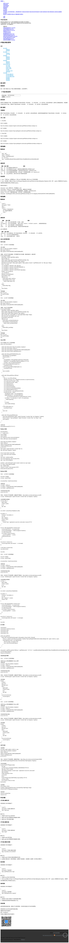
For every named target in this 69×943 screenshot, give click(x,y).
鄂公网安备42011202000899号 (61, 935)
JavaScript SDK (9, 70)
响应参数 (5, 60)
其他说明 (8, 59)
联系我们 (21, 14)
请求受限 (8, 79)
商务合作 (13, 14)
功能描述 (8, 53)
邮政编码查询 (18, 11)
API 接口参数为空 (9, 74)
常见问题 (5, 72)
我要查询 (8, 49)
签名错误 (8, 77)
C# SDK (7, 69)
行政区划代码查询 (25, 11)
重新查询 (8, 96)
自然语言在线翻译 (58, 11)
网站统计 (23, 939)
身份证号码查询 (9, 30)
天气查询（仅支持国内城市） (9, 11)
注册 (4, 16)
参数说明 (8, 58)
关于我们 (5, 13)
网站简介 (5, 14)
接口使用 (5, 48)
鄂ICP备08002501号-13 (48, 935)
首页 (6, 3)
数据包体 (8, 56)
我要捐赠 (17, 14)
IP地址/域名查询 (9, 27)
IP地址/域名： (4, 95)
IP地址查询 (5, 4)
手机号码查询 (6, 5)
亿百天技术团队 (56, 932)
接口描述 (5, 51)
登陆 (4, 17)
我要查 (2, 1)
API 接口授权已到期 (10, 76)
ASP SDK (8, 71)
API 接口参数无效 (9, 75)
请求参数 (5, 55)
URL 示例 (8, 54)
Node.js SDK (8, 68)
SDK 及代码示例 (6, 64)
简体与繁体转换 (50, 11)
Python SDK (8, 67)
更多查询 (5, 10)
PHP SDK (8, 65)
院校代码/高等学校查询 (34, 11)
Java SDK (8, 66)
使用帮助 (9, 14)
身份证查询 (5, 6)
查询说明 (8, 50)
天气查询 (5, 9)
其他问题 (8, 80)
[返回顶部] (65, 935)
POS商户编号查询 (43, 11)
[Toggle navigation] (4, 1)
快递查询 (5, 8)
